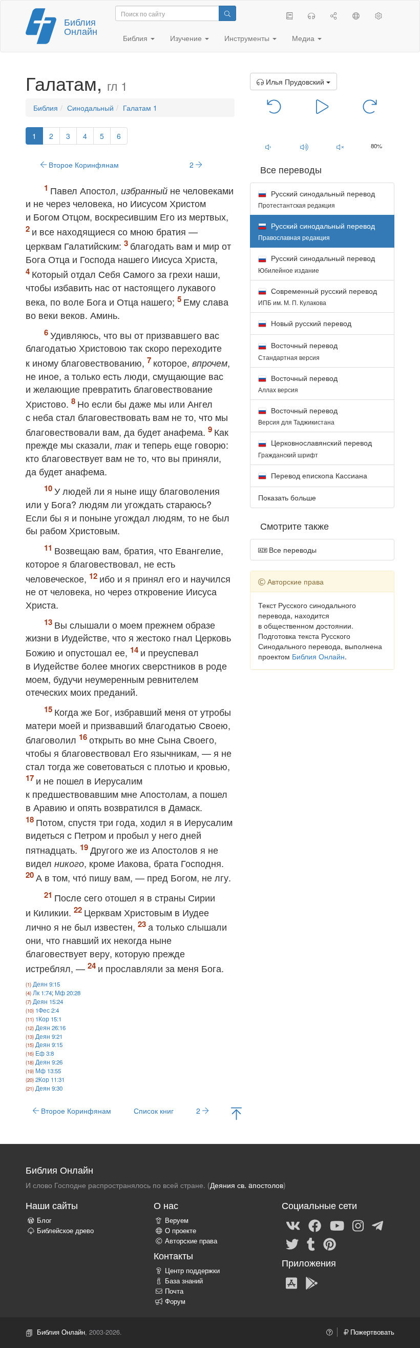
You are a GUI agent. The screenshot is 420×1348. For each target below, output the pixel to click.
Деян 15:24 (48, 1001)
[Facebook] (314, 1225)
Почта (174, 1291)
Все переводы (292, 550)
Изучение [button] (187, 38)
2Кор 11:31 (50, 1079)
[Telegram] (377, 1225)
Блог (44, 1220)
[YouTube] (337, 1225)
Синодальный (90, 108)
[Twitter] (292, 1243)
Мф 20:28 (67, 993)
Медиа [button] (304, 38)
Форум (175, 1301)
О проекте (180, 1230)
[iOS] (291, 1282)
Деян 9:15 (46, 984)
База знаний (184, 1280)
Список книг (154, 1110)
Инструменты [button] (247, 38)
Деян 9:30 (48, 1088)
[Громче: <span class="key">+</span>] (304, 147)
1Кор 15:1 (48, 1019)
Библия (45, 108)
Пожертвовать (371, 1332)
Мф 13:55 (48, 1071)
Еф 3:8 (44, 1053)
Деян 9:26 (48, 1062)
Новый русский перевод (310, 323)
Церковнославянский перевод (315, 447)
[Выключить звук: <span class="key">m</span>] (340, 147)
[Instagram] (358, 1225)
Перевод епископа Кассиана (318, 475)
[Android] (311, 1282)
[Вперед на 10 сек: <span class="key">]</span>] (370, 105)
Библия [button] (136, 38)
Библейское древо (65, 1230)
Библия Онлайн (80, 26)
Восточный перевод (298, 350)
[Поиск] (227, 13)
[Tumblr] (311, 1243)
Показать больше (287, 497)
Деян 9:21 (48, 1036)
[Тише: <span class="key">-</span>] (268, 147)
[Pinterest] (329, 1243)
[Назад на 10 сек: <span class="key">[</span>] (274, 105)
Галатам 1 (140, 108)
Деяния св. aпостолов (246, 1185)
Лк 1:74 (42, 993)
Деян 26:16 (50, 1027)
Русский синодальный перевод (316, 198)
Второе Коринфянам (83, 164)
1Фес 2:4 (47, 1010)
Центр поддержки (192, 1270)
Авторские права (191, 1240)
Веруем (176, 1220)
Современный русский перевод (317, 296)
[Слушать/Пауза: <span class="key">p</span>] (322, 105)
